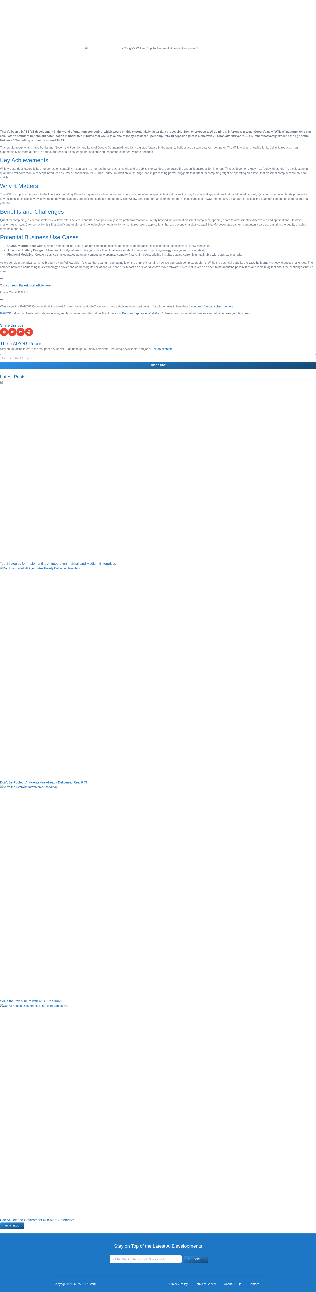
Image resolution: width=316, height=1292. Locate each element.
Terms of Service (206, 1284)
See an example (162, 349)
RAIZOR (5, 313)
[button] (4, 332)
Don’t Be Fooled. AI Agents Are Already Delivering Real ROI (43, 782)
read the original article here (31, 285)
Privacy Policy (178, 1284)
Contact (254, 1284)
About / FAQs (232, 1284)
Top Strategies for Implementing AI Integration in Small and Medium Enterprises (58, 563)
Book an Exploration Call (138, 313)
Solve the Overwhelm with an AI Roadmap (31, 1001)
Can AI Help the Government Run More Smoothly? (37, 1220)
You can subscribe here (218, 306)
